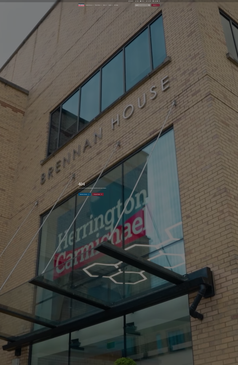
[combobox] (141, 5)
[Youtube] (157, 1)
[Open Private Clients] (101, 5)
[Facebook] (153, 1)
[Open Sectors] (106, 5)
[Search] (149, 5)
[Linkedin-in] (155, 1)
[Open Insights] (112, 5)
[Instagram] (159, 1)
